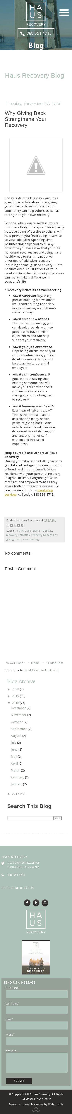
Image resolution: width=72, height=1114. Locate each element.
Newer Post (14, 663)
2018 (16, 703)
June (14, 749)
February (18, 777)
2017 (16, 794)
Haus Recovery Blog (34, 75)
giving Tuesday (42, 530)
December (19, 708)
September (19, 729)
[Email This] (8, 525)
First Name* (13, 988)
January (17, 784)
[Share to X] (15, 525)
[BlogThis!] (11, 525)
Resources (15, 1104)
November (19, 715)
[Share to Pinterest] (22, 525)
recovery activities (18, 535)
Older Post (56, 663)
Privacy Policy (42, 1098)
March (16, 770)
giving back (23, 530)
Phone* (10, 1034)
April (15, 763)
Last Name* (12, 1003)
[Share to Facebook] (18, 525)
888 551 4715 (39, 33)
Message (11, 1050)
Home (35, 663)
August (16, 736)
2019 (16, 696)
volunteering (31, 539)
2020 (16, 689)
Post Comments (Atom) (42, 670)
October (17, 722)
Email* (9, 1019)
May (14, 757)
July (14, 743)
